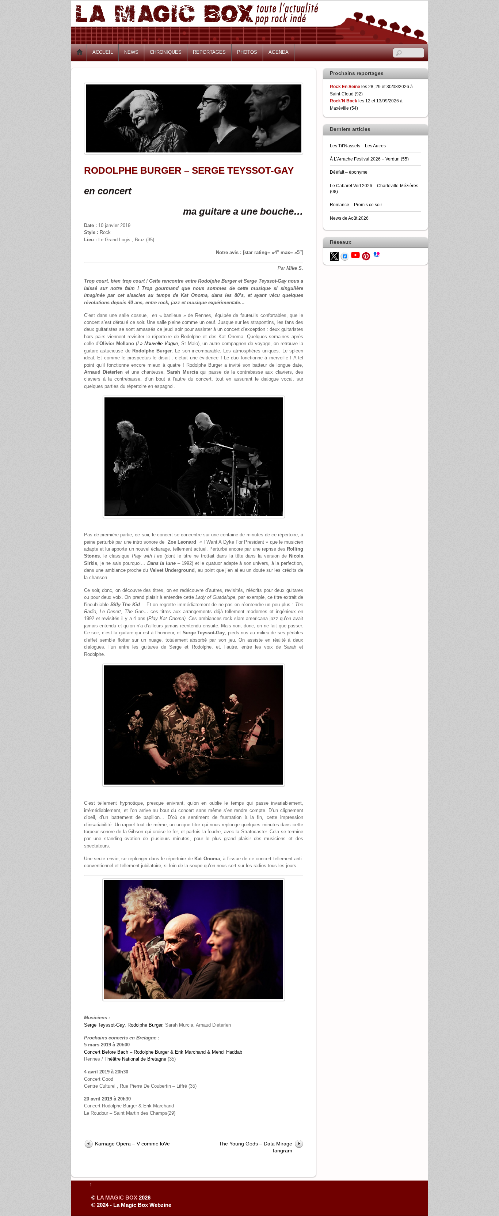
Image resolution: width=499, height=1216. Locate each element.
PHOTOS (247, 52)
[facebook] (344, 255)
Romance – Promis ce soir (356, 204)
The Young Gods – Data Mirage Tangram (255, 1147)
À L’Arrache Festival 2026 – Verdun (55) (369, 158)
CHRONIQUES (166, 52)
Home (79, 52)
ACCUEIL (102, 52)
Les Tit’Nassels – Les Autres (358, 145)
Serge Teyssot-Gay (104, 1025)
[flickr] (376, 254)
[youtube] (355, 254)
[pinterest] (366, 255)
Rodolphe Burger (144, 1025)
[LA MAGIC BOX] (249, 41)
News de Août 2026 (349, 218)
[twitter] (334, 255)
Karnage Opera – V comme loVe (132, 1144)
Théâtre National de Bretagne (135, 1059)
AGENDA (278, 52)
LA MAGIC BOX (117, 1197)
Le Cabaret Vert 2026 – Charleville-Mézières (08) (374, 188)
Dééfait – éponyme (348, 172)
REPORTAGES (209, 52)
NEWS (131, 52)
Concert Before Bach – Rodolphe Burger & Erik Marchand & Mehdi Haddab (163, 1052)
